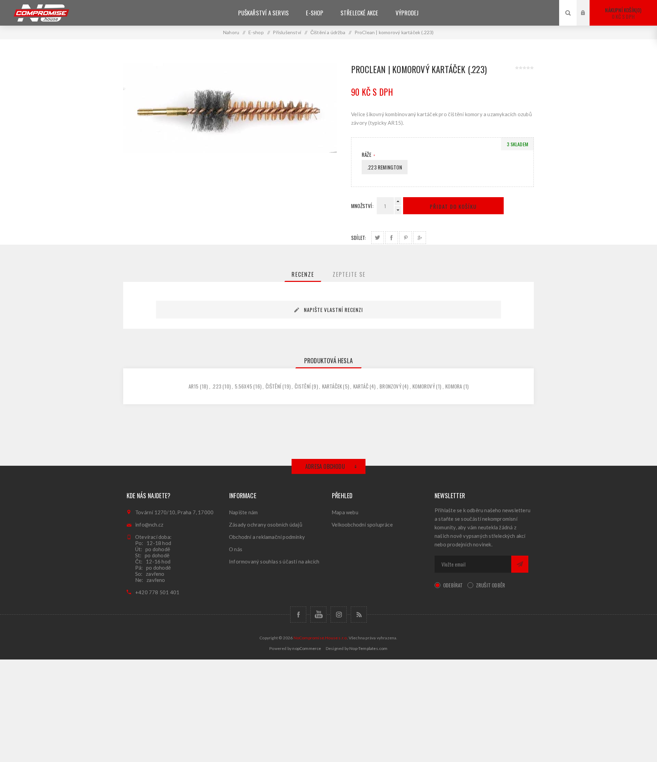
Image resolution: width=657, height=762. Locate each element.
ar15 (194, 386)
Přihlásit (588, 6)
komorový (423, 386)
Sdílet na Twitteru (377, 237)
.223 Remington (384, 167)
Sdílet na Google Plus (419, 237)
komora (453, 386)
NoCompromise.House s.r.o (320, 637)
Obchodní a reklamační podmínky (267, 537)
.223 (216, 386)
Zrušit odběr (490, 585)
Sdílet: (358, 237)
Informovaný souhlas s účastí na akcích (274, 561)
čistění (303, 386)
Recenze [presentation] (303, 274)
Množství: (362, 205)
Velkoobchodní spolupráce (362, 524)
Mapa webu (345, 512)
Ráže (367, 154)
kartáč (361, 386)
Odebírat (453, 585)
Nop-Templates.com (368, 648)
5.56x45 (243, 386)
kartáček (332, 386)
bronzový (390, 386)
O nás (235, 549)
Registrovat (588, 19)
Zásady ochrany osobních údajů (265, 524)
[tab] (303, 274)
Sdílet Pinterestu (405, 237)
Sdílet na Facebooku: (391, 237)
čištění (273, 386)
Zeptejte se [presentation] (349, 274)
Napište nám (243, 512)
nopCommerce (306, 648)
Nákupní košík (622, 13)
